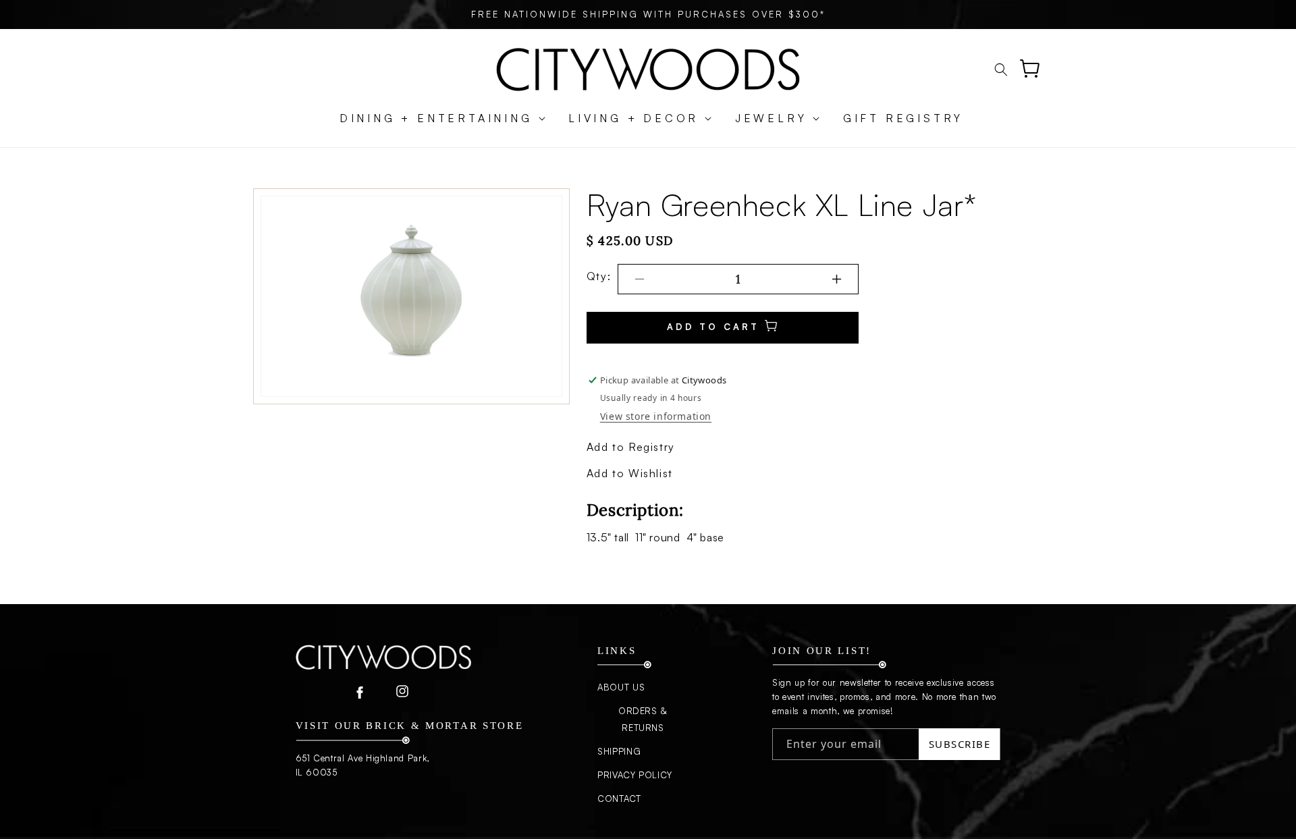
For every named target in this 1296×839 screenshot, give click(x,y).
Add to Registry (631, 447)
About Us (621, 687)
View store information (655, 416)
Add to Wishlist (630, 473)
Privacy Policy (634, 774)
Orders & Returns (643, 719)
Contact (619, 798)
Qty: (599, 276)
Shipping (619, 751)
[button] (435, 118)
